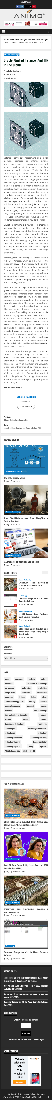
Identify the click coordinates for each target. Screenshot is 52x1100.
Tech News (42, 723)
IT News (22, 696)
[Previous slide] (43, 572)
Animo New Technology (15, 39)
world (32, 750)
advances (18, 679)
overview (43, 714)
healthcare (26, 692)
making (32, 701)
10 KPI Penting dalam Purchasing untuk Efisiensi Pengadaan (10, 600)
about (7, 679)
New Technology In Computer (16, 714)
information (42, 692)
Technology (23, 580)
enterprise (26, 687)
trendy (30, 746)
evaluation (42, 687)
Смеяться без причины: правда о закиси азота (26, 910)
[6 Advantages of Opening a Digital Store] (26, 543)
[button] (3, 31)
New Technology (40, 710)
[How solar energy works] (26, 460)
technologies (10, 732)
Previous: (16, 418)
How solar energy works (14, 477)
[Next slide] (46, 572)
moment (30, 705)
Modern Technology (37, 39)
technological (10, 728)
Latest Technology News (14, 701)
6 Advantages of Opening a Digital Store (21, 561)
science (44, 719)
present (8, 719)
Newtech (8, 710)
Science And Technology (14, 723)
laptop (33, 696)
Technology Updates (12, 746)
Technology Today (40, 741)
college (44, 679)
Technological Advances (37, 728)
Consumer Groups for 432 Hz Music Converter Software (10, 584)
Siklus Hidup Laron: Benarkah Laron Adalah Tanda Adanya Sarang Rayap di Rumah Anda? (10, 616)
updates (43, 746)
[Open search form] (48, 31)
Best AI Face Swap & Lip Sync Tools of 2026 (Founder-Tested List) (10, 631)
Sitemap (41, 1094)
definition (8, 683)
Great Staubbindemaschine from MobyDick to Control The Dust (26, 520)
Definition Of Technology (37, 683)
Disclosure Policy (27, 1094)
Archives (8, 653)
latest (44, 696)
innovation (9, 696)
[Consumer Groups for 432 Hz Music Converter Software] (26, 934)
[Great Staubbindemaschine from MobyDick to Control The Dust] (26, 500)
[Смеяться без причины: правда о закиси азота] (26, 891)
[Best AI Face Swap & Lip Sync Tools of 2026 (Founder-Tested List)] (26, 847)
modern (44, 701)
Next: (22, 426)
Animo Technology (25, 595)
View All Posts (26, 406)
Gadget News (10, 692)
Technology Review (12, 741)
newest (44, 705)
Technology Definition (13, 737)
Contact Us (12, 1094)
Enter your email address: (26, 1029)
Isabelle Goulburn (26, 397)
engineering (9, 687)
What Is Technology (12, 750)
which (25, 750)
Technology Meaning (39, 737)
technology (42, 732)
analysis (32, 679)
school (25, 719)
